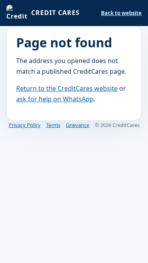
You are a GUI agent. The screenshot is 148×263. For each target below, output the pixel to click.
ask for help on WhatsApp (55, 99)
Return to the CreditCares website (67, 88)
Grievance (77, 125)
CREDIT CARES (55, 12)
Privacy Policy (25, 125)
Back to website (121, 13)
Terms (53, 125)
